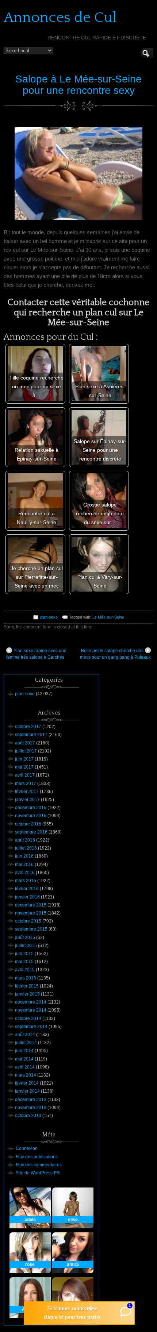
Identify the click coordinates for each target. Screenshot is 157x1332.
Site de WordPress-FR (38, 1172)
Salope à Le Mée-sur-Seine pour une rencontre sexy (78, 84)
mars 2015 (25, 978)
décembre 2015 (30, 905)
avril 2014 (25, 1067)
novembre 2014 (30, 1010)
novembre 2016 (30, 815)
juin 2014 (24, 1050)
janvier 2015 (27, 994)
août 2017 (25, 743)
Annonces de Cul (60, 17)
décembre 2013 (30, 1099)
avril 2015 (25, 969)
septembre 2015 (31, 929)
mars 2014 (25, 1075)
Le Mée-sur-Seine (108, 617)
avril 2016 (25, 872)
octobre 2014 (28, 1018)
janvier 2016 (27, 897)
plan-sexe (49, 617)
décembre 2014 (30, 1002)
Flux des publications (37, 1156)
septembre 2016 (31, 832)
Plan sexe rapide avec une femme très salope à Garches (36, 654)
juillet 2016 (26, 848)
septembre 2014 (31, 1026)
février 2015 (27, 986)
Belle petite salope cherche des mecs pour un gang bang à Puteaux (115, 654)
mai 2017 (24, 767)
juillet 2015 (26, 945)
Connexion (27, 1148)
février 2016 (27, 888)
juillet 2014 (26, 1042)
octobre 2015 (28, 921)
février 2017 (27, 791)
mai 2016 (24, 864)
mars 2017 (25, 783)
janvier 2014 (27, 1091)
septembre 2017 (31, 734)
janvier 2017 (27, 799)
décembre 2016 (30, 807)
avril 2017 (25, 775)
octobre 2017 (28, 726)
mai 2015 (24, 961)
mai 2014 (24, 1059)
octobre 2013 (28, 1115)
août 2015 (25, 937)
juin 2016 (24, 856)
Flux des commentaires (39, 1164)
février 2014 (27, 1083)
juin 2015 (24, 953)
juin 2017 (24, 759)
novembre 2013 (30, 1107)
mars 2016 (25, 880)
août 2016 (25, 840)
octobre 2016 (28, 824)
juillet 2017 (26, 751)
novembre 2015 (30, 913)
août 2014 (25, 1034)
